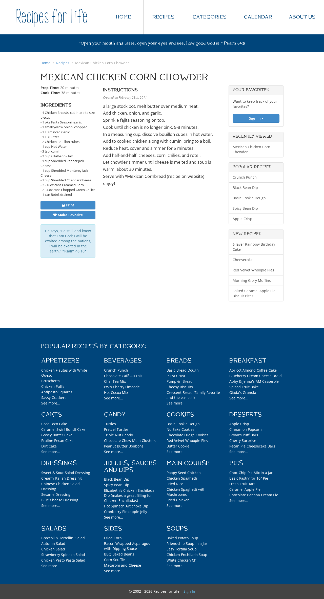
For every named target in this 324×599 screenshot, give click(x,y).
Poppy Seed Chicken (184, 472)
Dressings (59, 463)
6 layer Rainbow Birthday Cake (254, 247)
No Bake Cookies (180, 429)
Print (69, 205)
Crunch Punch (245, 177)
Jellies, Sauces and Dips (130, 466)
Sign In (255, 118)
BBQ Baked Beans (119, 554)
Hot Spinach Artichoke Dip (126, 506)
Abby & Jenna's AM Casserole (254, 381)
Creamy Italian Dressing (61, 478)
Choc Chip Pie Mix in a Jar (251, 472)
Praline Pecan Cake (57, 440)
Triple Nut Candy (118, 435)
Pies (236, 463)
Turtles (110, 423)
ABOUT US (302, 17)
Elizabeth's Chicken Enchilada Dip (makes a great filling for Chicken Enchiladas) (129, 495)
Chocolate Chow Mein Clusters (130, 440)
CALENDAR (258, 17)
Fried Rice (175, 483)
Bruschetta (50, 380)
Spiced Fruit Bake (244, 386)
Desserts (245, 414)
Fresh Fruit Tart (242, 483)
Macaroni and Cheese (122, 565)
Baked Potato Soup (182, 538)
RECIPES (163, 17)
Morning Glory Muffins (252, 280)
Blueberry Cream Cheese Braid (255, 375)
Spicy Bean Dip (245, 208)
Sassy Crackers (53, 397)
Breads (179, 360)
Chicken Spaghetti (182, 478)
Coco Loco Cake (54, 423)
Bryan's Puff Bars (243, 435)
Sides (113, 528)
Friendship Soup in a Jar (187, 543)
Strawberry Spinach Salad (63, 554)
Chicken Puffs (52, 386)
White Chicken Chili (183, 560)
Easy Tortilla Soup (182, 549)
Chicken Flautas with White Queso (64, 373)
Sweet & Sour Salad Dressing (65, 472)
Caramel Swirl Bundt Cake (63, 429)
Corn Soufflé (114, 559)
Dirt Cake (49, 446)
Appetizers (60, 360)
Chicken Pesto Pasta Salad (63, 560)
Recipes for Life (52, 17)
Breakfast (247, 360)
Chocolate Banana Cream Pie (253, 495)
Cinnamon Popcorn (245, 429)
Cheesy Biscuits (180, 386)
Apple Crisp (242, 218)
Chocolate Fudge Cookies (188, 435)
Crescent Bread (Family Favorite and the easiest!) (193, 395)
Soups (177, 528)
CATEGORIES (209, 17)
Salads (53, 528)
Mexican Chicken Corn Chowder (251, 149)
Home (45, 62)
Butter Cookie (178, 446)
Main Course (188, 463)
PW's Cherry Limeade (122, 386)
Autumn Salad (53, 543)
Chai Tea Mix (115, 381)
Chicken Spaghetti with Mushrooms (186, 492)
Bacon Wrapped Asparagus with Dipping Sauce (127, 546)
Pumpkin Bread (180, 381)
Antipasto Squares (56, 392)
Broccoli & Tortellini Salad (63, 538)
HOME (123, 17)
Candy (115, 414)
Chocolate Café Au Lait (123, 375)
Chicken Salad (53, 549)
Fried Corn (113, 538)
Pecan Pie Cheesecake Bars (252, 446)
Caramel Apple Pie (244, 489)
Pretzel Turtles (116, 429)
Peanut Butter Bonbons (124, 446)
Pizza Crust (176, 375)
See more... (50, 403)
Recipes (62, 62)
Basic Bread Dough (183, 370)
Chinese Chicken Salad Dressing (60, 486)
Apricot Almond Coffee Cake (253, 370)
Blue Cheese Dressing (59, 500)
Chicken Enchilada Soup (187, 554)
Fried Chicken (178, 500)
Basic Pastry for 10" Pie (248, 478)
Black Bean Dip (245, 187)
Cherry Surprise (242, 440)
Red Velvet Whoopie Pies (253, 270)
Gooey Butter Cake (56, 435)
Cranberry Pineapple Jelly (125, 511)
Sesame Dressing (55, 494)
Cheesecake (243, 259)
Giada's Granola (242, 392)
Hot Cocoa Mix (116, 392)
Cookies (180, 414)
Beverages (123, 360)
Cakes (51, 414)
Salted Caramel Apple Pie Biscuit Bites (254, 293)
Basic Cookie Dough (249, 198)
